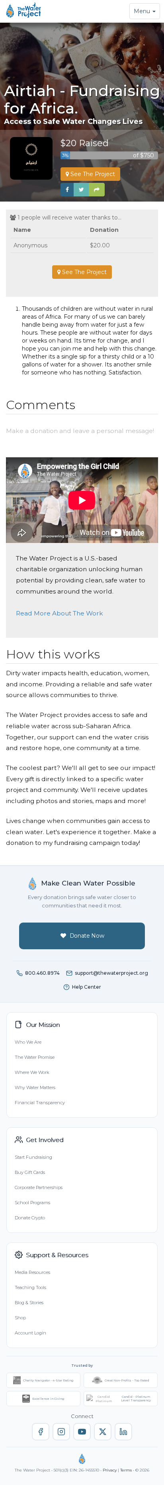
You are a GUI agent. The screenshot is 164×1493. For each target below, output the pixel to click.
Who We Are (28, 1042)
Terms (126, 1470)
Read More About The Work (59, 613)
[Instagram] (61, 1431)
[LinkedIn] (123, 1431)
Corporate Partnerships (38, 1187)
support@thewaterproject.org (111, 973)
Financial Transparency (40, 1102)
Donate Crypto (30, 1218)
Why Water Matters (35, 1087)
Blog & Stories (29, 1302)
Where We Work (32, 1072)
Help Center (86, 987)
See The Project (92, 174)
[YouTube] (82, 1431)
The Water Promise (35, 1057)
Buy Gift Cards (30, 1172)
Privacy (110, 1470)
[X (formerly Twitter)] (102, 1431)
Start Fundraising (33, 1157)
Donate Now (87, 935)
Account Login (30, 1333)
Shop (20, 1318)
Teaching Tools (30, 1287)
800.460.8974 (42, 973)
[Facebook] (40, 1431)
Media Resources (32, 1272)
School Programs (32, 1202)
